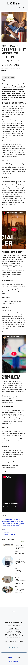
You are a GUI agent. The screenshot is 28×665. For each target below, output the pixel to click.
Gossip (3, 70)
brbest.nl (12, 657)
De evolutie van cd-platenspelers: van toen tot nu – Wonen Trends (20, 590)
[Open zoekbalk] (20, 7)
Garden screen (8, 532)
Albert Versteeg (5, 68)
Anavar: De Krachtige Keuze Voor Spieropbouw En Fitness (20, 562)
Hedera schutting (9, 534)
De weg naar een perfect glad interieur (19, 572)
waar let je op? (19, 553)
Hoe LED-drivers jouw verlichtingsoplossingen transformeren (20, 580)
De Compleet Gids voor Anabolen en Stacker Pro (20, 547)
